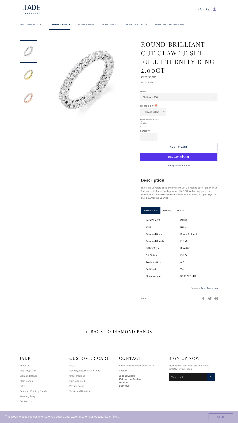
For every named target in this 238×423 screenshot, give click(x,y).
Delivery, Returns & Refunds (84, 370)
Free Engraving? (149, 119)
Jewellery (109, 24)
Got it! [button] (221, 416)
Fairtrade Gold (77, 380)
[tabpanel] (179, 250)
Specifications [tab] (151, 210)
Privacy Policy (77, 385)
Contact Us (26, 401)
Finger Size (146, 106)
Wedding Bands (30, 24)
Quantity (145, 131)
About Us (24, 365)
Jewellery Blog (136, 24)
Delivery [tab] (167, 210)
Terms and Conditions (81, 391)
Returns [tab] (180, 210)
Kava (216, 288)
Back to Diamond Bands (120, 331)
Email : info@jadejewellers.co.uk (136, 365)
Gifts (22, 385)
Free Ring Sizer (28, 370)
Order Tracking (77, 375)
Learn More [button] (112, 416)
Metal (143, 91)
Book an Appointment (169, 24)
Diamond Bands (59, 24)
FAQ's (72, 365)
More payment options (179, 165)
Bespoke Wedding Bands (33, 391)
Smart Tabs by (207, 288)
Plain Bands (86, 24)
